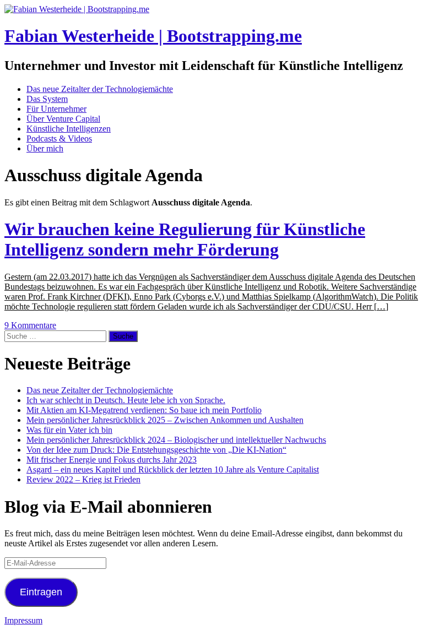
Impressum (23, 620)
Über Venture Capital (63, 118)
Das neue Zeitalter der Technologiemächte (99, 89)
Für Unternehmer (56, 108)
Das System (47, 99)
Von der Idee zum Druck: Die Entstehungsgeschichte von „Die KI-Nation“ (156, 449)
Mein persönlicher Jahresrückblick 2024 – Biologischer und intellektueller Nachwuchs (176, 439)
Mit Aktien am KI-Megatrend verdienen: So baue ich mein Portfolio (144, 410)
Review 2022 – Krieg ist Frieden (83, 479)
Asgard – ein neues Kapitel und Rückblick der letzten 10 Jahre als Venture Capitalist (172, 469)
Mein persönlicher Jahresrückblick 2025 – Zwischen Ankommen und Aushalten (164, 420)
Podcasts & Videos (59, 138)
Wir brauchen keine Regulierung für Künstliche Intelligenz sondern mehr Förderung (184, 239)
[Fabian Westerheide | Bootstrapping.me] (76, 9)
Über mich (44, 148)
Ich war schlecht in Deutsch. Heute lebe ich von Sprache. (125, 400)
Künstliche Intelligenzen (68, 128)
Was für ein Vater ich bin (69, 430)
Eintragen (41, 592)
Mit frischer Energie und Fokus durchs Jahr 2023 (111, 459)
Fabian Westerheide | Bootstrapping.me (153, 36)
